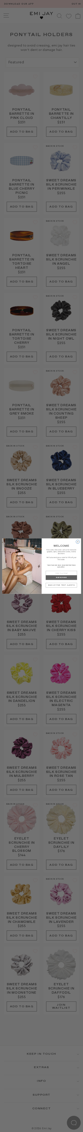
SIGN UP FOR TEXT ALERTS (61, 585)
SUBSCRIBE (61, 577)
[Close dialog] (78, 541)
